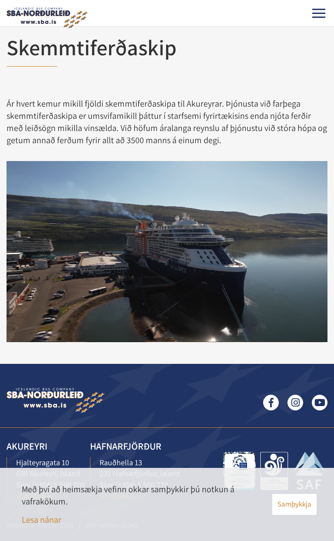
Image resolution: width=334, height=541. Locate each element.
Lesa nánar (41, 519)
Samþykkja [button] (294, 504)
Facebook (271, 402)
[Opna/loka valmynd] (319, 13)
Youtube (319, 402)
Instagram (295, 402)
